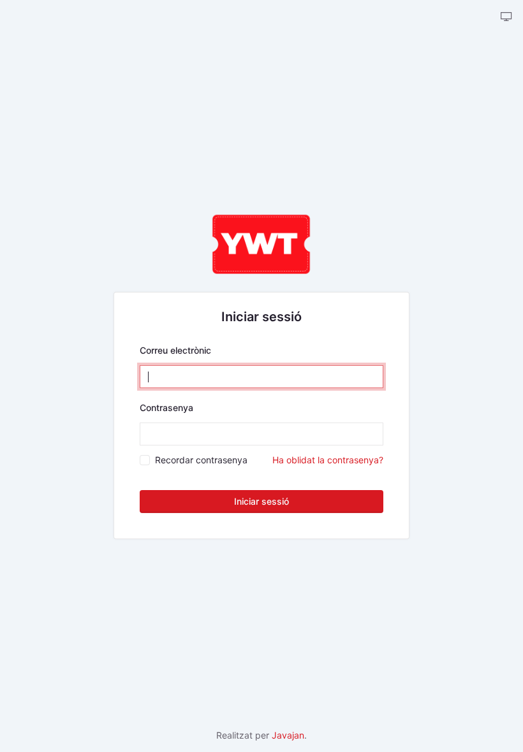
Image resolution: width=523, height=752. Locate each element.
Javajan (288, 735)
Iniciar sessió (261, 501)
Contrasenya (166, 407)
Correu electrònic (175, 350)
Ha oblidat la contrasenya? (327, 459)
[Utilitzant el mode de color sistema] (506, 17)
